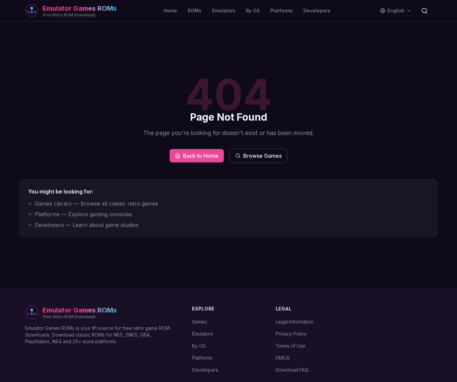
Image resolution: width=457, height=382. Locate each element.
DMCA (282, 358)
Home (170, 10)
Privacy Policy (291, 334)
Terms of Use (290, 346)
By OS (253, 10)
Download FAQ (292, 370)
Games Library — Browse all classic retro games (96, 203)
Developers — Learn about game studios (87, 225)
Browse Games (262, 155)
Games (199, 322)
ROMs (194, 10)
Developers (316, 10)
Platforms (281, 10)
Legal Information (294, 322)
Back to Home (200, 155)
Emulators (223, 10)
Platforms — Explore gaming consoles (83, 214)
